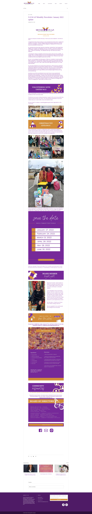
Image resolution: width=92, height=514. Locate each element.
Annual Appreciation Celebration (46, 473)
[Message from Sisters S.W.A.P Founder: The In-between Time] (30, 468)
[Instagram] (66, 504)
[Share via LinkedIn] (33, 456)
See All (67, 462)
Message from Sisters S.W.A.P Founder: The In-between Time (30, 474)
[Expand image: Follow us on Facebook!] (41, 429)
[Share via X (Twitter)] (31, 456)
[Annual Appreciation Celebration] (46, 468)
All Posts (24, 8)
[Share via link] (35, 456)
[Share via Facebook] (28, 456)
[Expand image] (34, 111)
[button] (49, 3)
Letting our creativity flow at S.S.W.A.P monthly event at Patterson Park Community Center (61, 474)
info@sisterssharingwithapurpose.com (43, 501)
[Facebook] (63, 504)
